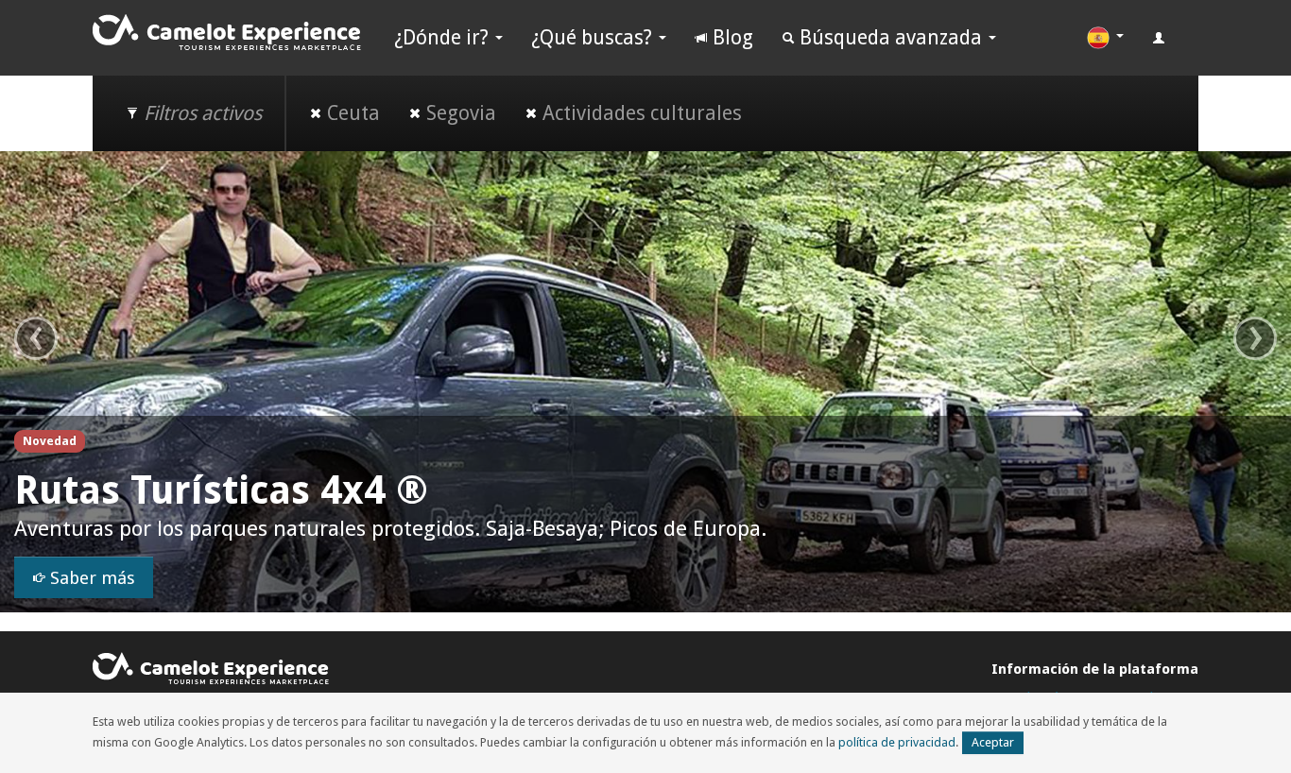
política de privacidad (896, 742)
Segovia (459, 113)
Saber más (90, 578)
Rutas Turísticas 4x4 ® (221, 490)
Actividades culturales (640, 113)
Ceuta (351, 113)
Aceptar (993, 742)
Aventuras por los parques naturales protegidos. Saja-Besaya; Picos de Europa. (390, 528)
